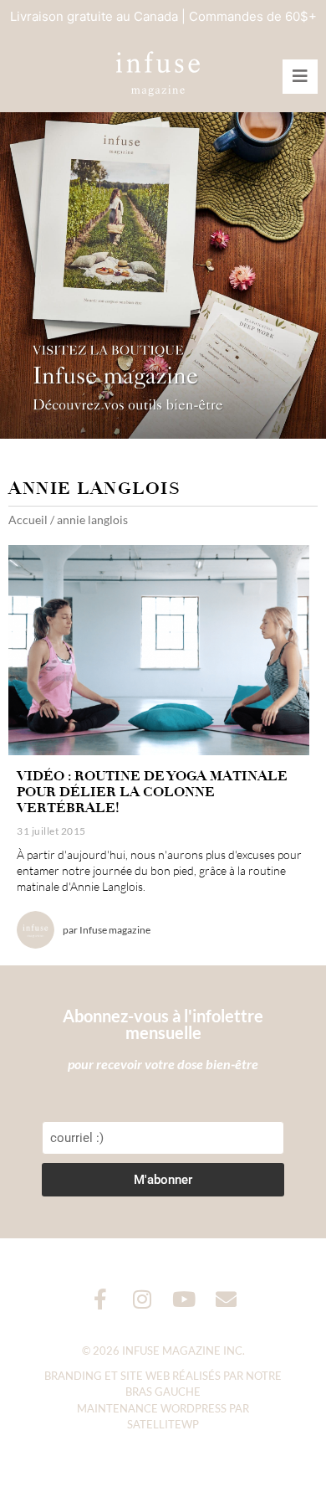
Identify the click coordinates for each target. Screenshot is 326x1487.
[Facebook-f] (100, 1299)
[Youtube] (184, 1299)
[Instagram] (142, 1299)
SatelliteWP (163, 1424)
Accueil (28, 519)
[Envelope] (226, 1299)
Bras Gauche (163, 1391)
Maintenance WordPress (152, 1408)
